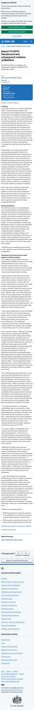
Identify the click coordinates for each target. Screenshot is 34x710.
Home (3, 46)
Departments (5, 640)
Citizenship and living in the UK (11, 592)
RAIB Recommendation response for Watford (16, 526)
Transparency (5, 657)
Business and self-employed (10, 585)
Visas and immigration (8, 625)
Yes (19, 553)
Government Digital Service (10, 681)
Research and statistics (9, 650)
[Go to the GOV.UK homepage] (8, 41)
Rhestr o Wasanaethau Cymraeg (12, 679)
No (27, 553)
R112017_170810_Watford (10, 103)
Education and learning (9, 605)
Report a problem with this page (17, 560)
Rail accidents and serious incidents (12, 540)
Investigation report (9, 93)
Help (3, 671)
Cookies (15, 671)
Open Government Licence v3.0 (12, 690)
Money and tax (6, 619)
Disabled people (6, 599)
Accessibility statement (9, 674)
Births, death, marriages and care (12, 582)
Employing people (7, 609)
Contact (21, 674)
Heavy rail (6, 89)
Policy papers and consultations (12, 653)
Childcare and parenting (9, 589)
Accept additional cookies (17, 27)
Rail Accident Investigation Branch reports (19, 46)
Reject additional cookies (17, 32)
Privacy (8, 671)
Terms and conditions (8, 676)
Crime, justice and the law (10, 595)
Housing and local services (10, 615)
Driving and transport (8, 602)
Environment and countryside (11, 612)
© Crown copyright (17, 706)
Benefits (4, 578)
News (3, 643)
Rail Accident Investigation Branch (11, 77)
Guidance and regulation (9, 646)
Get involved (5, 663)
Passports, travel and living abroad (13, 622)
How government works (9, 660)
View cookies (17, 36)
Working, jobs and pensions (10, 629)
